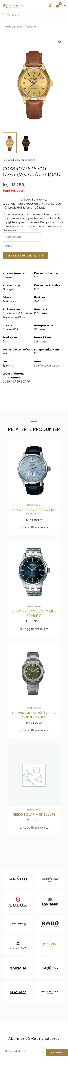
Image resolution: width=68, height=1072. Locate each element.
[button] (60, 42)
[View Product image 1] (10, 142)
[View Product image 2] (26, 142)
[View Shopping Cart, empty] (57, 6)
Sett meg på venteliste (25, 255)
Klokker (19, 26)
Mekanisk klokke (26, 160)
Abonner (57, 1052)
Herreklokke (9, 160)
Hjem (8, 26)
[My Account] (50, 6)
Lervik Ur (13, 6)
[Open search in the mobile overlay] (34, 15)
